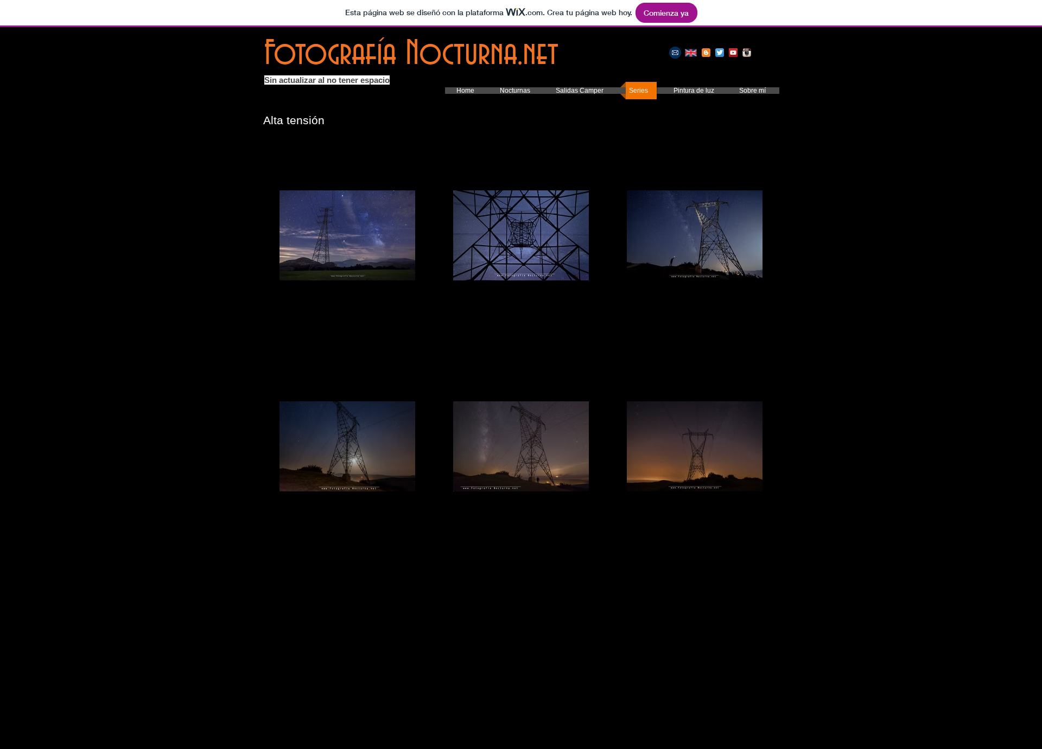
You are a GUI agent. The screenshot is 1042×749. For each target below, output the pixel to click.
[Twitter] (719, 52)
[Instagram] (746, 52)
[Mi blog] (706, 52)
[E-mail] (675, 52)
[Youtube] (733, 52)
